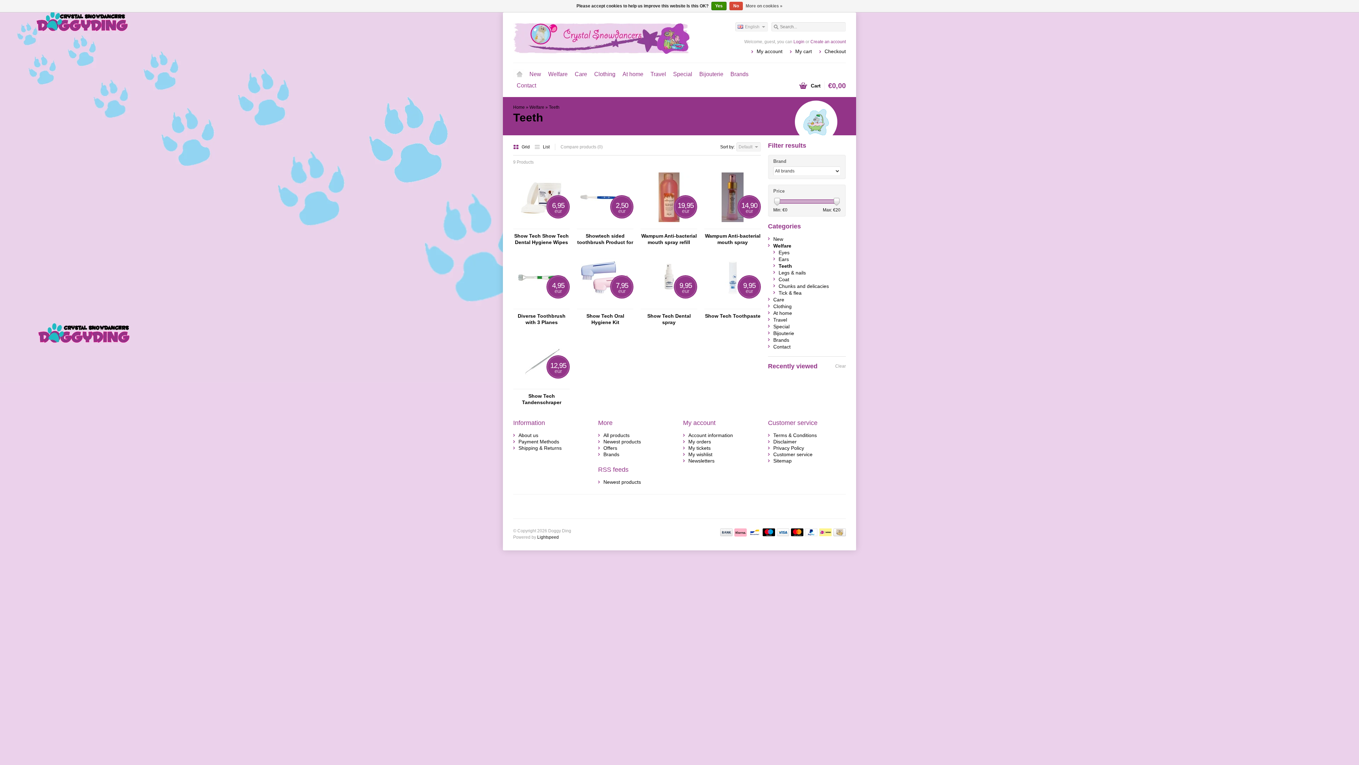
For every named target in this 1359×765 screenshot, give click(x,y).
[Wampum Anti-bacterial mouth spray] (732, 225)
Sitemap (782, 461)
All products (616, 435)
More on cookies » (764, 6)
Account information (710, 435)
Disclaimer (785, 441)
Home (519, 74)
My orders (699, 441)
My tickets (699, 448)
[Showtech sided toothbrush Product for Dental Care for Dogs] (605, 225)
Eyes (784, 252)
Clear (840, 366)
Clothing (604, 74)
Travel (658, 74)
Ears (784, 259)
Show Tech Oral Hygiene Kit (605, 319)
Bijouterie (711, 74)
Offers (610, 448)
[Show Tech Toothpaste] (732, 305)
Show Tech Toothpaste (733, 316)
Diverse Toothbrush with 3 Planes (542, 319)
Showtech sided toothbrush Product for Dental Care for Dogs (605, 239)
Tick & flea (790, 293)
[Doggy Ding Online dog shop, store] (596, 37)
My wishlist (700, 454)
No (736, 6)
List (546, 146)
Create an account (828, 41)
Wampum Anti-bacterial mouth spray (733, 239)
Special (682, 74)
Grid (526, 146)
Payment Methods (538, 441)
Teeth (554, 107)
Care (581, 74)
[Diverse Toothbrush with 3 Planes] (541, 305)
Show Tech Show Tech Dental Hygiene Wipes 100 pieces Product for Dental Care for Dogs (541, 239)
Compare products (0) (582, 146)
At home (633, 74)
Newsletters (701, 461)
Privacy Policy (788, 448)
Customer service (793, 454)
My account (769, 51)
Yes (719, 6)
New (535, 74)
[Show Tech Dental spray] (669, 305)
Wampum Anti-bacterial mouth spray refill (669, 239)
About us (528, 435)
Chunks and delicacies (804, 286)
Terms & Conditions (795, 435)
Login (798, 41)
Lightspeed (548, 537)
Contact (526, 86)
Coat (784, 279)
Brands (739, 74)
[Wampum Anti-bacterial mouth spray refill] (669, 225)
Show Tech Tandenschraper (541, 399)
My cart (803, 51)
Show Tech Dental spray (669, 319)
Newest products (622, 441)
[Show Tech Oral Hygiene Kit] (605, 305)
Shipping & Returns (540, 448)
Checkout (835, 51)
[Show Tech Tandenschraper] (541, 386)
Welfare (558, 74)
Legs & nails (792, 273)
